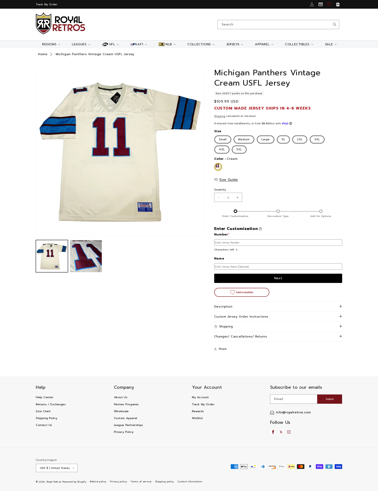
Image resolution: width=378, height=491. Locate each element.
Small (223, 139)
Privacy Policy (124, 432)
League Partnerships (128, 425)
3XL (317, 139)
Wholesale (121, 411)
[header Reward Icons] (338, 4)
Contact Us (44, 425)
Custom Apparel (125, 418)
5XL (239, 149)
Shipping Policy (46, 418)
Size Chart (43, 411)
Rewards (198, 411)
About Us (121, 397)
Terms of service (141, 481)
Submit (330, 399)
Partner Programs (126, 404)
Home (42, 54)
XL (283, 139)
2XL (300, 139)
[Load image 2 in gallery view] (86, 256)
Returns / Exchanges (51, 404)
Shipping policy (164, 481)
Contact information (189, 481)
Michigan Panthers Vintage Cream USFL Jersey (95, 54)
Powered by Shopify (74, 482)
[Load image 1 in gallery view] (52, 256)
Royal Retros (53, 482)
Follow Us (280, 422)
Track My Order (46, 4)
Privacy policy (118, 481)
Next (278, 278)
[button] (51, 44)
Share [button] (223, 349)
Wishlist (197, 418)
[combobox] (278, 24)
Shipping (219, 116)
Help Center (45, 397)
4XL (222, 149)
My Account (200, 397)
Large (265, 139)
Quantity (220, 190)
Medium (244, 139)
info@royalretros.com (293, 412)
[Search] (334, 24)
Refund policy (98, 481)
